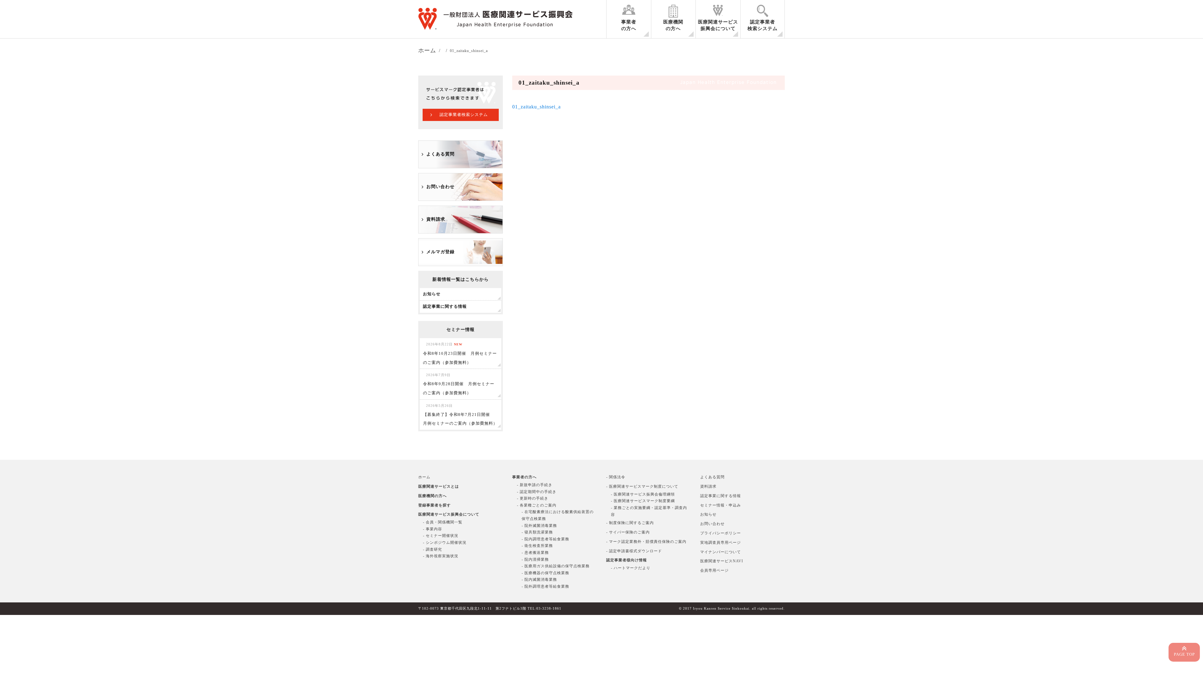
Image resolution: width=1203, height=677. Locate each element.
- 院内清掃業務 (535, 559)
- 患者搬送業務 (535, 552)
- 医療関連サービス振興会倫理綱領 (643, 494)
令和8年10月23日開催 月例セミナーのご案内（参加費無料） (460, 353)
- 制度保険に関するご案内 (630, 523)
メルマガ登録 (440, 251)
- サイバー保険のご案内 (628, 532)
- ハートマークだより (630, 568)
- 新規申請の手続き (534, 485)
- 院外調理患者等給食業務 (545, 586)
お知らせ (708, 514)
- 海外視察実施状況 (440, 556)
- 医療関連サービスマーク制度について (642, 486)
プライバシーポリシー (720, 533)
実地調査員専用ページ (720, 542)
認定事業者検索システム (762, 25)
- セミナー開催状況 (440, 535)
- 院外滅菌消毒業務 (539, 525)
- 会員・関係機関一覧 (442, 522)
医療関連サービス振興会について (718, 25)
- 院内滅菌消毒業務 (539, 579)
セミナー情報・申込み (720, 505)
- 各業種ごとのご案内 (536, 505)
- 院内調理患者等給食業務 (545, 539)
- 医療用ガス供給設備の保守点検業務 (556, 566)
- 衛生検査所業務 (537, 545)
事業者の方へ (628, 25)
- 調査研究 (432, 549)
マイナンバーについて (720, 552)
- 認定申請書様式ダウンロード (634, 551)
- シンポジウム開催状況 (444, 542)
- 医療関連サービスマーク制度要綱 (643, 501)
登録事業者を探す (434, 505)
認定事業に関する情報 (720, 496)
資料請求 (435, 219)
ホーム (424, 477)
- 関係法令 (615, 477)
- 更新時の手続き (532, 498)
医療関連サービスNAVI (721, 561)
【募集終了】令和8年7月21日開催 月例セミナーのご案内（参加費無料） (460, 415)
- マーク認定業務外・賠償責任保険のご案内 (646, 541)
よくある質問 (440, 154)
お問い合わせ (440, 186)
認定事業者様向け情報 (626, 560)
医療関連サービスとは (438, 486)
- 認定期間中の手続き (536, 492)
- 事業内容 (432, 529)
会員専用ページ (714, 570)
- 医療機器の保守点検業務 (545, 573)
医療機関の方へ (673, 25)
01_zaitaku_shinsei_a (536, 106)
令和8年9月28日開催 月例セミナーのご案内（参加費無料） (458, 384)
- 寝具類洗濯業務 (537, 532)
